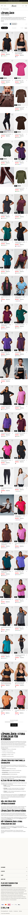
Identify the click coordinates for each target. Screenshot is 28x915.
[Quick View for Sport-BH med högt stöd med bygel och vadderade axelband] (12, 682)
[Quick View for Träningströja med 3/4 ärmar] (12, 80)
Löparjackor (4, 749)
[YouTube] (8, 907)
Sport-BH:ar (4, 754)
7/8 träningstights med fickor (5, 379)
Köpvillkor (11, 911)
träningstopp (9, 818)
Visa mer (2, 20)
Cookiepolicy (16, 911)
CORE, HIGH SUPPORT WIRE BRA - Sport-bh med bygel (19, 683)
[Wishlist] (12, 33)
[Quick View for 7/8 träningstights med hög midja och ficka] (12, 488)
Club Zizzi (3, 871)
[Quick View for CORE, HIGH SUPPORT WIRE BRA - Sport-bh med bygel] (26, 682)
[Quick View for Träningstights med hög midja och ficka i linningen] (26, 655)
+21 (21, 83)
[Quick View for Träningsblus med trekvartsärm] (26, 433)
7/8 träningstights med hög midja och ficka (6, 488)
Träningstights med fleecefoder (6, 134)
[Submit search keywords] (1, 9)
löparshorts (21, 818)
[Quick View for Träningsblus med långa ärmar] (26, 460)
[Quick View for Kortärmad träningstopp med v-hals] (26, 543)
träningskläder (3, 827)
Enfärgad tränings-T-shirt (19, 80)
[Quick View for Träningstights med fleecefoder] (12, 134)
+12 (21, 246)
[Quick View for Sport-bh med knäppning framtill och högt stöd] (26, 52)
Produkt (22, 27)
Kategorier (3, 867)
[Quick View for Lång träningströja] (12, 52)
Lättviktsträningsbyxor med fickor (5, 297)
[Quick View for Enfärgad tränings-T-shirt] (26, 80)
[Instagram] (2, 907)
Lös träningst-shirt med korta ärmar (6, 711)
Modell (26, 27)
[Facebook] (4, 907)
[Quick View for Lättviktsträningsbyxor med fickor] (12, 297)
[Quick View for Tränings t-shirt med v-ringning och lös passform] (26, 242)
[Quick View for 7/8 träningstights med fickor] (12, 379)
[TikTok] (6, 907)
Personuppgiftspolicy (4, 911)
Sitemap (20, 911)
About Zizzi (3, 879)
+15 (7, 83)
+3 (7, 55)
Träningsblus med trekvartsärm (20, 433)
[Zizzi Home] (14, 5)
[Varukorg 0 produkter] (26, 5)
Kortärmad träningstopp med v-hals (20, 544)
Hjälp (2, 875)
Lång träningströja (4, 52)
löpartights (21, 794)
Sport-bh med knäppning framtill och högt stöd (19, 53)
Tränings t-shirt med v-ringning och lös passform (20, 242)
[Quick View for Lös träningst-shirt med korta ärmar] (12, 710)
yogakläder (15, 827)
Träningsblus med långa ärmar (20, 460)
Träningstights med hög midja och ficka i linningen (20, 655)
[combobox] (14, 9)
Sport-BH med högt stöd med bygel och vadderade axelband (6, 683)
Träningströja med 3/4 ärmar (5, 80)
